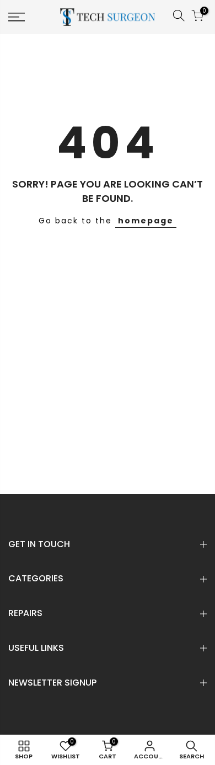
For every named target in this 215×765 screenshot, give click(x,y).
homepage (146, 220)
